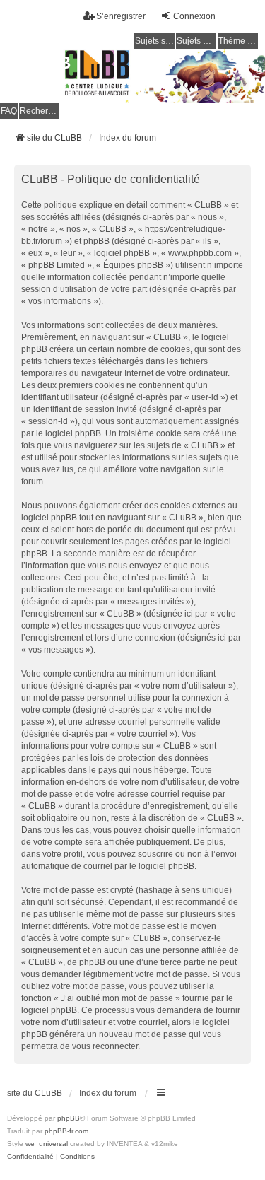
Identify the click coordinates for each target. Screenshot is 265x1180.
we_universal (46, 1143)
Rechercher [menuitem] (39, 111)
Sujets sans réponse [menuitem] (155, 41)
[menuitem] (30, 1156)
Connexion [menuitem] (194, 16)
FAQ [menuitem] (9, 111)
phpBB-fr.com (66, 1131)
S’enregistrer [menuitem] (121, 16)
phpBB (68, 1118)
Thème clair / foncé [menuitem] (238, 41)
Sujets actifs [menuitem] (196, 41)
